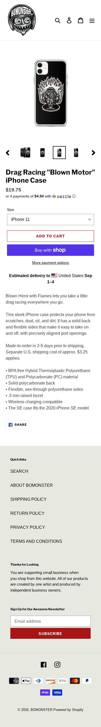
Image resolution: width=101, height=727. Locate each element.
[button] (50, 196)
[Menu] (92, 20)
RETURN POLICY (27, 513)
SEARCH (19, 471)
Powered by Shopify (68, 710)
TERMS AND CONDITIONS (36, 541)
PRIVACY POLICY (27, 527)
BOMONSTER (41, 710)
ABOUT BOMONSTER (31, 485)
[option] (25, 152)
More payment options (50, 262)
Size (10, 210)
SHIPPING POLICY (28, 499)
